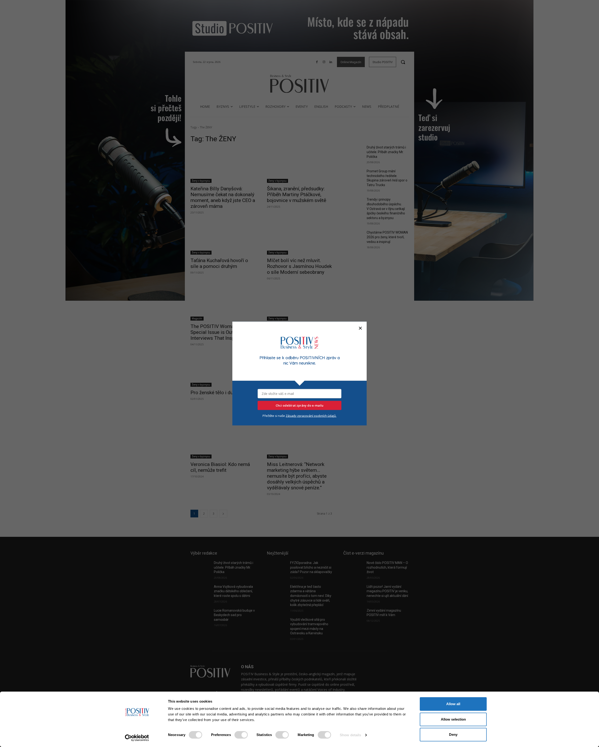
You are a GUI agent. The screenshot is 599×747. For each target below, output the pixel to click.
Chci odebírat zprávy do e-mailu (299, 405)
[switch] (241, 735)
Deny (453, 734)
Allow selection (453, 719)
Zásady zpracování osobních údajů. (311, 415)
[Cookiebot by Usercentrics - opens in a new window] (137, 737)
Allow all (453, 704)
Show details (350, 735)
